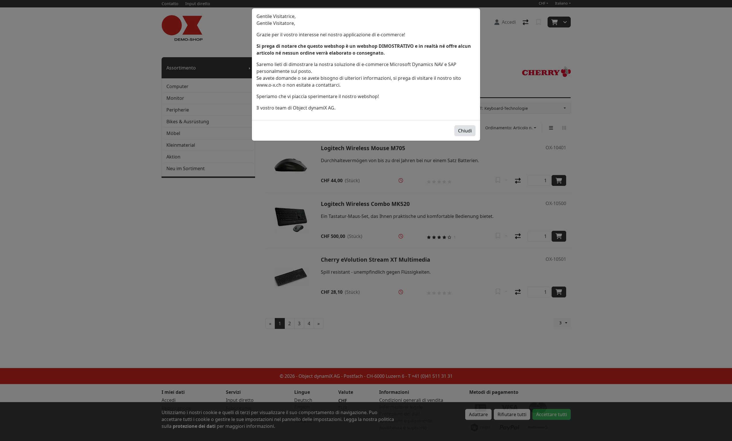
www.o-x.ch (268, 85)
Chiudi (465, 131)
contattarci (327, 85)
